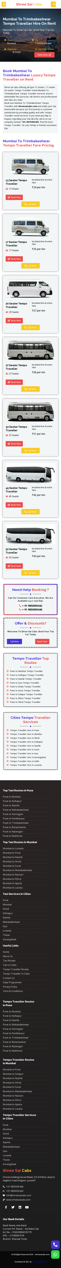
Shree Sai (29, 4)
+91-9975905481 (30, 121)
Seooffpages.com (39, 1262)
